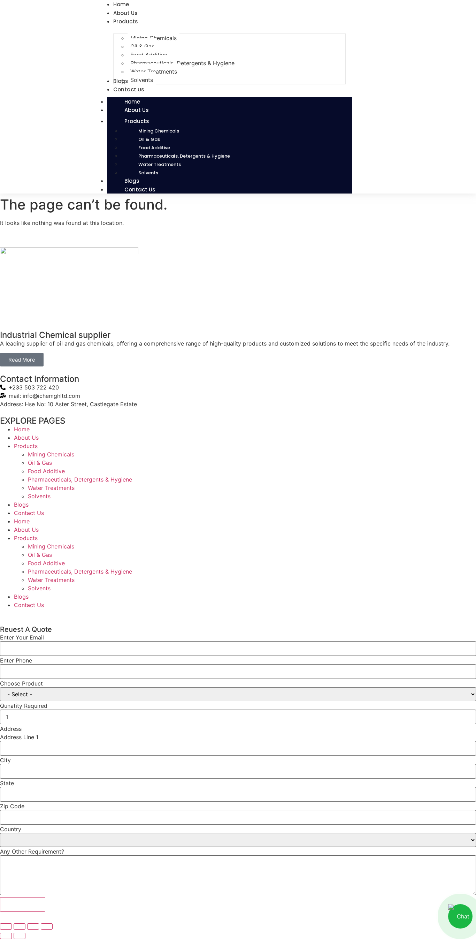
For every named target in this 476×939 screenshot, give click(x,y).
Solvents (39, 496)
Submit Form (22, 904)
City (5, 760)
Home (22, 429)
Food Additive (154, 147)
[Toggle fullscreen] (19, 926)
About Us (136, 110)
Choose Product (21, 683)
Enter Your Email (22, 637)
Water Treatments (159, 164)
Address (11, 729)
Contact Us (139, 189)
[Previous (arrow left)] (6, 936)
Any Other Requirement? (32, 851)
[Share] (33, 926)
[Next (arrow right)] (19, 936)
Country (10, 829)
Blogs (21, 504)
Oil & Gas (149, 139)
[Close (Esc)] (47, 926)
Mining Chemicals (158, 131)
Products (136, 121)
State (7, 783)
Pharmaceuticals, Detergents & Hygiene (184, 156)
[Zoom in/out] (6, 926)
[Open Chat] (460, 916)
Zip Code (12, 806)
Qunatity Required (23, 706)
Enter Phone (16, 660)
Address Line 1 (19, 737)
